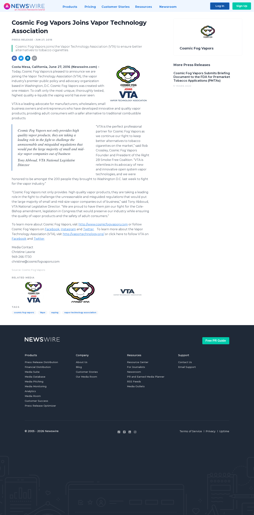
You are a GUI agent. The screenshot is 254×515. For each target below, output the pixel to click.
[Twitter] (124, 432)
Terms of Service (190, 431)
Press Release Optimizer (40, 405)
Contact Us (185, 362)
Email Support (187, 366)
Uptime (224, 431)
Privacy (211, 431)
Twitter (88, 229)
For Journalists (136, 366)
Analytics (30, 391)
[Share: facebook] (14, 58)
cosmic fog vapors (24, 312)
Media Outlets (136, 386)
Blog (79, 366)
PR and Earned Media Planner (145, 376)
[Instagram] (135, 432)
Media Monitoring (35, 386)
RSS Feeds (134, 381)
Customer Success (36, 400)
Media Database (35, 376)
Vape (42, 312)
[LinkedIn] (129, 432)
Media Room (33, 395)
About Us (81, 362)
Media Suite (32, 371)
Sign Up (241, 6)
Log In (220, 6)
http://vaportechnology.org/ (83, 234)
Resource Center (137, 362)
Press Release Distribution (41, 362)
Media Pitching (34, 381)
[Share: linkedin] (28, 58)
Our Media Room (86, 376)
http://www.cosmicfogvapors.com (103, 224)
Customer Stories (87, 371)
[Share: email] (34, 58)
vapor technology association (80, 312)
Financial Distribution (38, 366)
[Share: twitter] (21, 58)
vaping (54, 312)
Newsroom (134, 371)
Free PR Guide (215, 340)
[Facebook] (119, 432)
